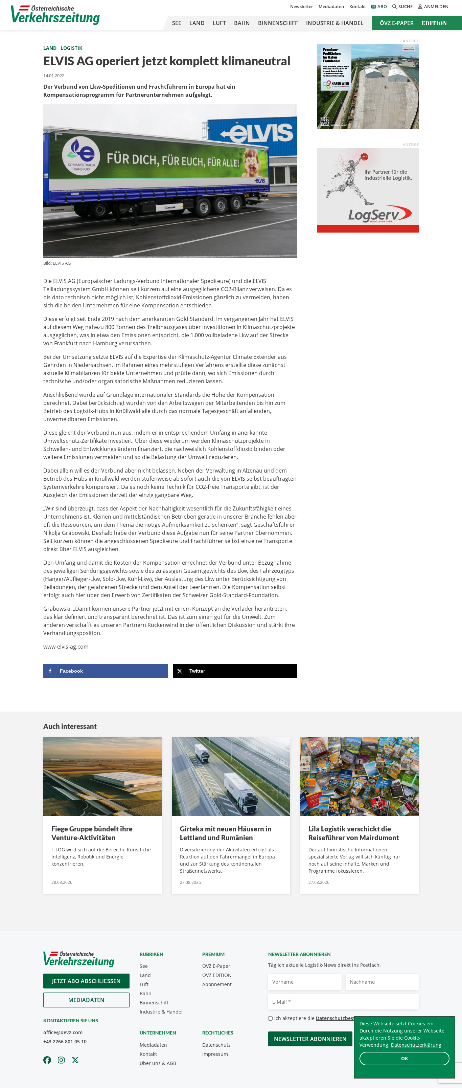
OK (404, 1058)
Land (197, 23)
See (176, 23)
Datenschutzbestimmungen (348, 1018)
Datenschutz (216, 1045)
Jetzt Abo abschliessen (86, 981)
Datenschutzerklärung (416, 1045)
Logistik (71, 48)
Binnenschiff (278, 23)
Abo (382, 6)
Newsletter (301, 6)
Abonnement (217, 984)
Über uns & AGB (158, 1063)
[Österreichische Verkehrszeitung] (55, 15)
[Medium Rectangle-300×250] (368, 86)
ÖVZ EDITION (217, 975)
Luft (219, 23)
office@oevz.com (63, 1032)
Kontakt (357, 6)
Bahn (242, 23)
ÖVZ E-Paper (397, 23)
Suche (405, 6)
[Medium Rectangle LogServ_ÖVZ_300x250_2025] (368, 189)
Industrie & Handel (335, 23)
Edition (434, 23)
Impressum (215, 1054)
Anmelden (436, 6)
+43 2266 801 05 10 (65, 1041)
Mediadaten (331, 6)
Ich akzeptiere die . (329, 1018)
